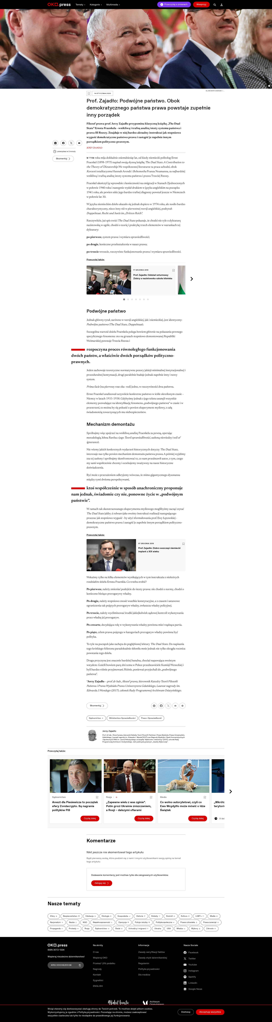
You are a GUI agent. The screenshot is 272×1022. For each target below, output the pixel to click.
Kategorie (95, 4)
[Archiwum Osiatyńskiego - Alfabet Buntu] (118, 1003)
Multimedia (112, 4)
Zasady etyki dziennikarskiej (152, 957)
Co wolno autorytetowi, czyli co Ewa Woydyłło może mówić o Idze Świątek (182, 806)
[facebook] (161, 706)
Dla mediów (144, 974)
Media (163, 797)
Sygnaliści (98, 980)
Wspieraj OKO (100, 957)
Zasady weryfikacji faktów (151, 952)
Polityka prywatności (149, 969)
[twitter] (168, 706)
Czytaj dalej (90, 818)
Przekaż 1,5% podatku (104, 963)
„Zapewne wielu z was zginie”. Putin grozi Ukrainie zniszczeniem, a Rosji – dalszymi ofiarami (128, 806)
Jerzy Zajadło (109, 731)
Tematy (79, 4)
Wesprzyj (201, 4)
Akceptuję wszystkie (210, 1012)
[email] (175, 706)
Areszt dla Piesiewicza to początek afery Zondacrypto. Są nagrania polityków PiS (75, 806)
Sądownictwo (59, 797)
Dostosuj (185, 1012)
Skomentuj (61, 158)
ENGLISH (98, 986)
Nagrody (97, 969)
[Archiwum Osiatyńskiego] (153, 1003)
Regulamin (143, 963)
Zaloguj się (100, 883)
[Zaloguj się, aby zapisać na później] (97, 797)
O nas (96, 952)
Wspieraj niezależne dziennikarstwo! (66, 956)
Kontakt (97, 974)
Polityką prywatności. (89, 1012)
